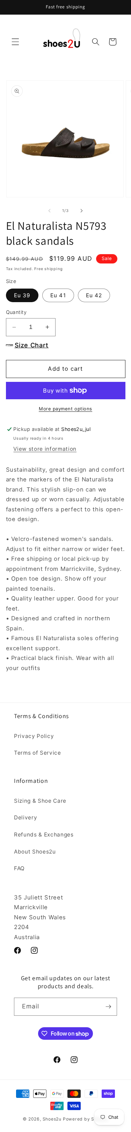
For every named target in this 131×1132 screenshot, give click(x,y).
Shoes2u (52, 1119)
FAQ (19, 868)
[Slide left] (49, 210)
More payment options (65, 408)
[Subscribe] (108, 1007)
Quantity (16, 312)
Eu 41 (58, 295)
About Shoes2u (35, 851)
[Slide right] (81, 210)
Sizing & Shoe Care (40, 800)
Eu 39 (22, 295)
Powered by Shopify (85, 1119)
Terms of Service (37, 752)
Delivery (25, 817)
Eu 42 (94, 295)
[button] (15, 41)
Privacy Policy (34, 736)
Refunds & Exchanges (44, 834)
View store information (45, 449)
